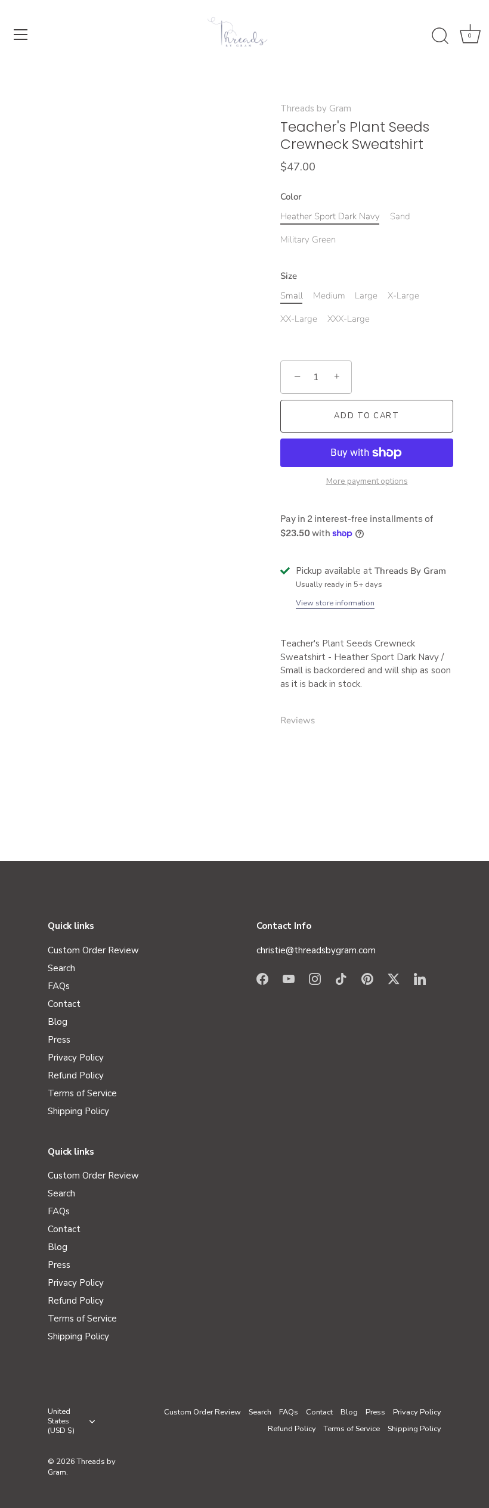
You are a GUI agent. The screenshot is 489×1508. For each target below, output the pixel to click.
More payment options (367, 481)
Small (291, 295)
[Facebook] (262, 978)
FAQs (59, 986)
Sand (400, 216)
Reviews (297, 720)
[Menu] (21, 34)
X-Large (403, 295)
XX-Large (298, 318)
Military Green (308, 239)
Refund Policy (76, 1075)
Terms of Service (82, 1093)
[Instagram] (315, 978)
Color (291, 196)
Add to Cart (367, 416)
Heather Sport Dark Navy (330, 216)
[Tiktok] (341, 978)
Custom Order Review (93, 950)
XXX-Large (348, 318)
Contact (64, 1004)
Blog (57, 1022)
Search (61, 968)
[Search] (440, 36)
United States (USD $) (61, 1421)
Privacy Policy (76, 1058)
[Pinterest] (367, 978)
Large (366, 295)
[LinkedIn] (420, 978)
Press (59, 1040)
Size (288, 275)
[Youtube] (289, 978)
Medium (329, 295)
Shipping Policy (78, 1111)
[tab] (303, 720)
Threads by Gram (315, 108)
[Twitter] (394, 978)
